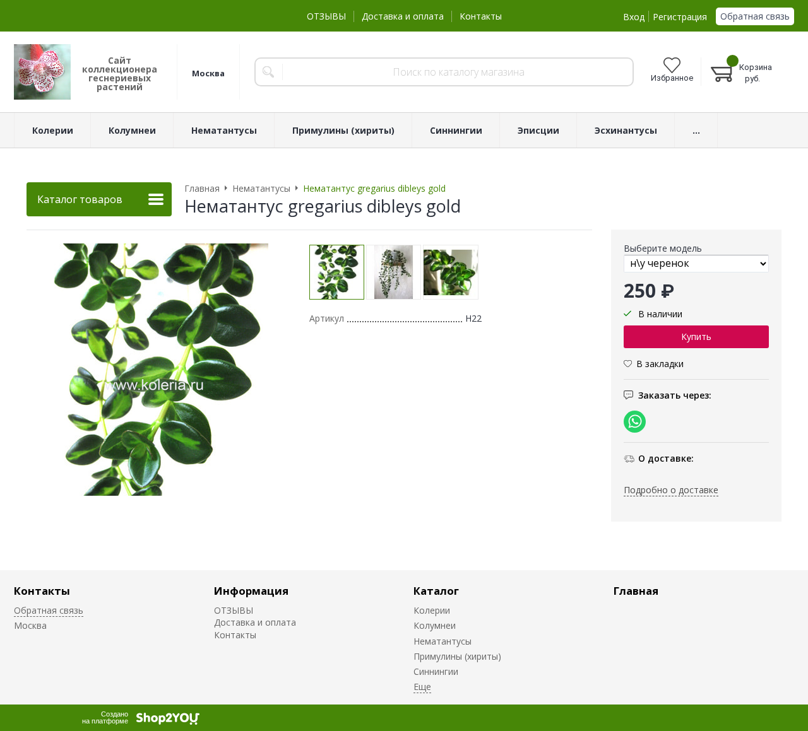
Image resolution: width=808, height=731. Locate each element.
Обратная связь (755, 16)
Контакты (481, 16)
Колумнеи (434, 625)
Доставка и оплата (403, 16)
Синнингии (435, 671)
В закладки (660, 363)
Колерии (431, 610)
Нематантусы (442, 641)
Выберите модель (663, 248)
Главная (636, 590)
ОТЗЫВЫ (326, 16)
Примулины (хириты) (457, 656)
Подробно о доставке (671, 489)
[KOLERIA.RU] (42, 72)
